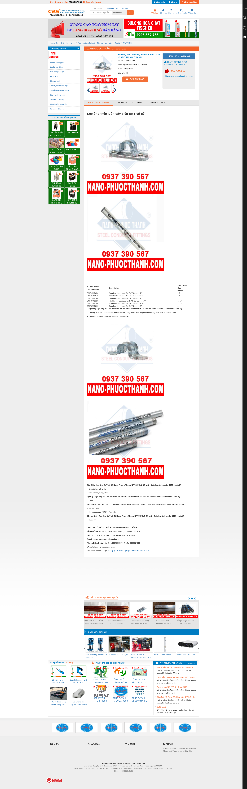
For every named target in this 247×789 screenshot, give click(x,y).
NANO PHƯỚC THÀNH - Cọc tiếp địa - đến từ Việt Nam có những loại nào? (94, 622)
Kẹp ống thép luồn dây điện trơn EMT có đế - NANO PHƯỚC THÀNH (106, 43)
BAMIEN (54, 744)
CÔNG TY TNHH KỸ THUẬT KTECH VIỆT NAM (139, 681)
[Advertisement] (141, 575)
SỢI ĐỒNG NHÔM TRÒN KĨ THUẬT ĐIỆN (56, 151)
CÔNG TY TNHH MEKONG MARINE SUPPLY (139, 699)
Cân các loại (55, 81)
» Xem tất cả (191, 663)
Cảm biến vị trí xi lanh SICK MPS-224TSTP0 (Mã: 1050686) (58, 681)
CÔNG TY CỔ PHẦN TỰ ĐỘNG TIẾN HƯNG (120, 681)
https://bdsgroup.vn (120, 775)
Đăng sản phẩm (190, 2)
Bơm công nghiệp (57, 72)
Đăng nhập (160, 2)
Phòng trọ (107, 775)
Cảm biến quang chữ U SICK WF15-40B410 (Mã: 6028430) (78, 681)
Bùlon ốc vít (54, 76)
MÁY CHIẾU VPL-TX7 (186, 655)
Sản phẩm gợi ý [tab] (157, 103)
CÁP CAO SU (72, 133)
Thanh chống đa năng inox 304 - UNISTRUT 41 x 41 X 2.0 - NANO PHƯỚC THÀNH (140, 622)
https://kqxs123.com (136, 775)
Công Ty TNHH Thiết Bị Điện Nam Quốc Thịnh (101, 681)
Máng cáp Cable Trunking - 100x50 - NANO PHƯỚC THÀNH (162, 622)
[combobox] (126, 12)
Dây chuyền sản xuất (58, 104)
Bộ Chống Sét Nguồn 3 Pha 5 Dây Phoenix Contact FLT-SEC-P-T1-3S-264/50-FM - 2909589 (79, 703)
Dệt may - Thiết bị (57, 109)
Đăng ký (174, 2)
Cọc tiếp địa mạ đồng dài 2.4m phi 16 (117, 622)
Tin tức (245, 9)
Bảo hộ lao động (56, 67)
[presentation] (190, 598)
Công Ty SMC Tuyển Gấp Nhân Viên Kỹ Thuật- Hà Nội (176, 697)
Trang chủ (54, 43)
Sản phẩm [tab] (98, 8)
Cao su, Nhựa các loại (59, 86)
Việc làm (154, 13)
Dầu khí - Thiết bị (57, 100)
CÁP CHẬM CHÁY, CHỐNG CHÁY (72, 168)
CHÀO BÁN (94, 744)
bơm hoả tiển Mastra (162, 655)
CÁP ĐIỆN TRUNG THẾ (56, 201)
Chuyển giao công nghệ (59, 90)
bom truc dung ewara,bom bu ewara (96, 656)
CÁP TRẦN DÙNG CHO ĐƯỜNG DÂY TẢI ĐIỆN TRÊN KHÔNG (56, 184)
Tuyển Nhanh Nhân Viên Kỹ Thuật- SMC (172, 687)
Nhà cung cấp (181, 13)
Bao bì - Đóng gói (57, 62)
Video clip (192, 13)
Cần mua (163, 13)
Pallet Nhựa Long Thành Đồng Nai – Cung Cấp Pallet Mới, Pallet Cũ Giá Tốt (58, 703)
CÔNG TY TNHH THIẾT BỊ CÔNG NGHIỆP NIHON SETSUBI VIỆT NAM (100, 699)
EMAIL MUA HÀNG (136, 79)
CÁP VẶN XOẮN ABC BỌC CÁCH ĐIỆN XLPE (56, 134)
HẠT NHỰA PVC (72, 149)
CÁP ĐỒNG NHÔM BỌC (72, 201)
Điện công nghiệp (68, 43)
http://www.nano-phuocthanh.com (179, 76)
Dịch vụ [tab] (125, 8)
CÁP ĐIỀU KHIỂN (72, 184)
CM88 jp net (161, 707)
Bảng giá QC (245, 27)
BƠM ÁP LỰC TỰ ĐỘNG (118, 655)
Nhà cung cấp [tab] (112, 8)
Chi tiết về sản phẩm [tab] (98, 103)
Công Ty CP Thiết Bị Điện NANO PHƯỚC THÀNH (176, 63)
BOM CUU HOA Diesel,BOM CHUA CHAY (141, 656)
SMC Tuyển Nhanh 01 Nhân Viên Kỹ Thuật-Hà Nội (175, 667)
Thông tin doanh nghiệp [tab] (129, 103)
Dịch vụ (171, 13)
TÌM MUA (130, 744)
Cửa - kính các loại (57, 95)
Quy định (244, 18)
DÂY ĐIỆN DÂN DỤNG (56, 167)
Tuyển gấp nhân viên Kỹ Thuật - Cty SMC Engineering (176, 677)
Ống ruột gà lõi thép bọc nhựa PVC (185, 622)
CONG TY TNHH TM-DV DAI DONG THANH (120, 699)
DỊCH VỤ (168, 744)
